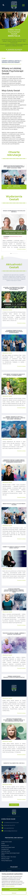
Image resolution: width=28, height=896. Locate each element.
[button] (13, 253)
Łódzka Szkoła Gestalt (6, 841)
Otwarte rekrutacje (14, 153)
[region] (14, 884)
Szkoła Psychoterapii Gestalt (8, 847)
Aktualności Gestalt (14, 266)
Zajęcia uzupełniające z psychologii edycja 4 (14, 211)
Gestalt (3, 843)
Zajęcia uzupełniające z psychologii (14, 231)
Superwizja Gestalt (5, 851)
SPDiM (3, 855)
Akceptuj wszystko (14, 889)
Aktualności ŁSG (5, 845)
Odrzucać (14, 893)
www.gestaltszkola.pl (9, 828)
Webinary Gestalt (5, 858)
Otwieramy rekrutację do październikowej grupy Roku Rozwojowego (14, 331)
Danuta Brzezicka (14, 236)
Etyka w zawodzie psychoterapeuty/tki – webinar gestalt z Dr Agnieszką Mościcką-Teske (14, 590)
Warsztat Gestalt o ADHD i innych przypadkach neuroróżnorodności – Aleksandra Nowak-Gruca (14, 461)
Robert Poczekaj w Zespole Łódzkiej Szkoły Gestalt (14, 547)
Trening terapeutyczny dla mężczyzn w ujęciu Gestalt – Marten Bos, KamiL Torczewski (14, 418)
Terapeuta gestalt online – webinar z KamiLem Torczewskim (14, 634)
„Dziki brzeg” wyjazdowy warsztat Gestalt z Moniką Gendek (14, 375)
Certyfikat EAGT (5, 849)
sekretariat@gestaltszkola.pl (10, 830)
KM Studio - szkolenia (6, 870)
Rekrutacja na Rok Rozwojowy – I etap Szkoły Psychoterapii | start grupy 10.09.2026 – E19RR (14, 167)
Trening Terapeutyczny (6, 860)
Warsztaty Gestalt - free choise (8, 856)
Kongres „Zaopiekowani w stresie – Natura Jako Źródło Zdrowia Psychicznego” (14, 288)
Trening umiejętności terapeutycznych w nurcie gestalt (14, 677)
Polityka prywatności (9, 886)
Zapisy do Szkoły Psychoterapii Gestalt (10, 853)
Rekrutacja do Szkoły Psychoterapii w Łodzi (14, 504)
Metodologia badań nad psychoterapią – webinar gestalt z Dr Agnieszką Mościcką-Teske (14, 720)
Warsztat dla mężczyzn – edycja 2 (14, 763)
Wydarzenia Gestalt (14, 198)
